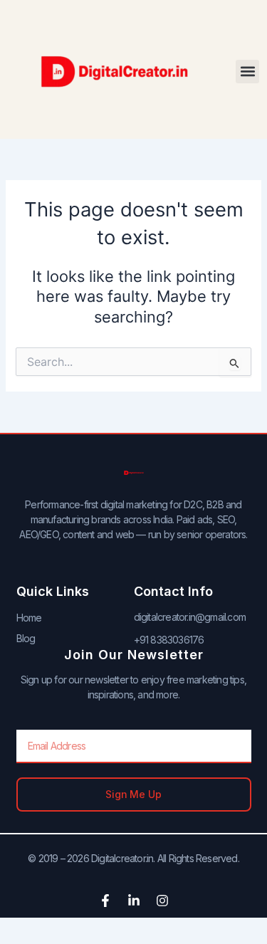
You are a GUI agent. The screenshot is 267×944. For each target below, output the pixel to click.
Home (29, 618)
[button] (247, 71)
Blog (26, 638)
